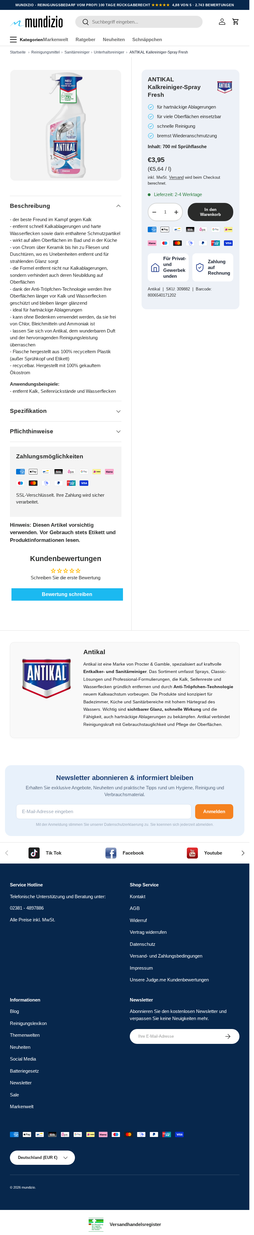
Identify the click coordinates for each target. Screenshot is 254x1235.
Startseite (18, 52)
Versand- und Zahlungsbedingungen (166, 955)
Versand (176, 177)
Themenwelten (25, 1035)
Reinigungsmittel (45, 52)
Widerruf (138, 920)
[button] (236, 21)
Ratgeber (85, 39)
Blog (14, 1011)
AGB (135, 908)
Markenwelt (55, 39)
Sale (14, 1094)
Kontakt (137, 896)
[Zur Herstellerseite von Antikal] (224, 87)
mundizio (28, 1187)
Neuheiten (114, 39)
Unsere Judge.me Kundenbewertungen (169, 979)
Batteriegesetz (24, 1071)
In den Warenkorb (210, 212)
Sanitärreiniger (77, 52)
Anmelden (214, 811)
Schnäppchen (147, 39)
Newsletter (21, 1082)
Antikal (154, 289)
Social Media (23, 1058)
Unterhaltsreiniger (109, 52)
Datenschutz (142, 944)
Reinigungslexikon (28, 1023)
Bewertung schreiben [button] (67, 594)
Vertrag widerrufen (148, 932)
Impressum (141, 968)
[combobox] (139, 22)
